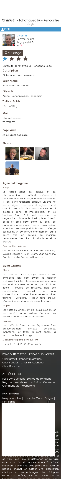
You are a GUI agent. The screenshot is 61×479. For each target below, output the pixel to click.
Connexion (49, 382)
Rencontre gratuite (30, 358)
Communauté (10, 385)
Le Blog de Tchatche (39, 378)
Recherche (28, 385)
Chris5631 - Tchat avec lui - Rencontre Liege (27, 65)
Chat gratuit (9, 358)
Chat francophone (32, 362)
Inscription (35, 382)
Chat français (10, 362)
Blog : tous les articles (14, 382)
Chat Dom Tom (11, 366)
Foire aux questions (13, 378)
